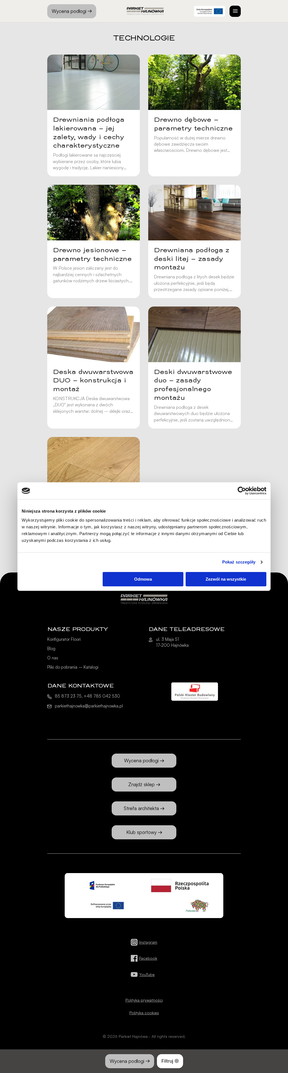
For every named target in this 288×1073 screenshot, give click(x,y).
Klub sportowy (141, 832)
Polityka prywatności (144, 1000)
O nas (52, 658)
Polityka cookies (144, 1012)
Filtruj (167, 1061)
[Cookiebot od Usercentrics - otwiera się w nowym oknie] (241, 490)
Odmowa (143, 579)
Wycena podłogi (69, 11)
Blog (51, 648)
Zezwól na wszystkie (226, 579)
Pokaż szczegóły (239, 562)
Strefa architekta (141, 808)
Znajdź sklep (141, 784)
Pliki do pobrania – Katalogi (72, 667)
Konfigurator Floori (64, 639)
